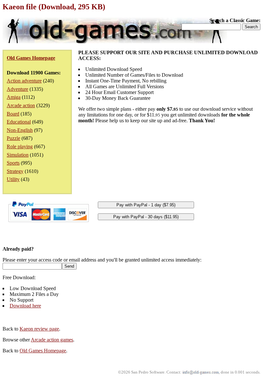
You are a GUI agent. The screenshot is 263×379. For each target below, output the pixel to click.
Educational (19, 122)
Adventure (17, 89)
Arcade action (21, 105)
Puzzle (13, 138)
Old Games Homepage (43, 350)
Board (13, 113)
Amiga (14, 97)
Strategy (15, 171)
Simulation (18, 155)
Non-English (20, 130)
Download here (25, 305)
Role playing (20, 146)
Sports (13, 163)
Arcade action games (52, 339)
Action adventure (24, 80)
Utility (13, 179)
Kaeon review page (39, 329)
